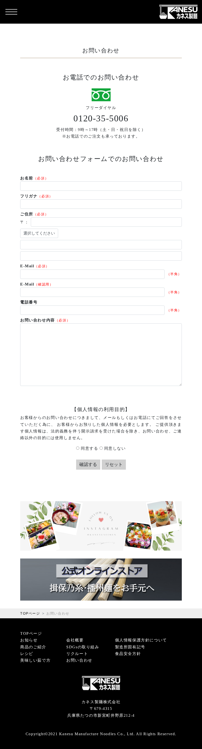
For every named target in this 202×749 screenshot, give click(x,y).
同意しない (114, 448)
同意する (88, 448)
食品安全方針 (128, 654)
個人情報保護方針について (141, 640)
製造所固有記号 (130, 647)
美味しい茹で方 (35, 660)
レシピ (26, 654)
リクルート (77, 654)
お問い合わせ (79, 660)
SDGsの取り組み (82, 647)
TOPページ (30, 613)
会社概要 (75, 640)
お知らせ (28, 640)
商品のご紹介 (33, 647)
